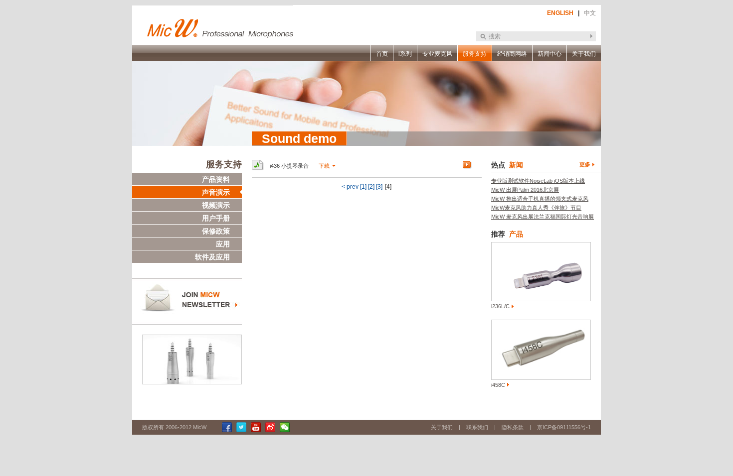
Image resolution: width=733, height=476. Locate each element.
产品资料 (216, 179)
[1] (363, 186)
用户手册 (216, 218)
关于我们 (584, 53)
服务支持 (475, 53)
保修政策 (216, 231)
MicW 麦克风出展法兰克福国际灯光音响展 (542, 217)
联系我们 (477, 427)
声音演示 (216, 192)
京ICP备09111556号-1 (564, 427)
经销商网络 (512, 53)
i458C (498, 385)
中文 (590, 12)
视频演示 (216, 205)
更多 (584, 164)
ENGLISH (560, 12)
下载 (324, 166)
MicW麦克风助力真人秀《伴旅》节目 (536, 208)
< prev (350, 186)
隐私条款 (513, 427)
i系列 (405, 53)
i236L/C (500, 306)
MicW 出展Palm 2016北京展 (525, 190)
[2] (371, 186)
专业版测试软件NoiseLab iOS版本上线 (538, 181)
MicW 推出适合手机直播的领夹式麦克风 (539, 199)
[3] (379, 186)
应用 (223, 244)
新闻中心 (549, 53)
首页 (382, 53)
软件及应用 (212, 257)
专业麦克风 (437, 53)
